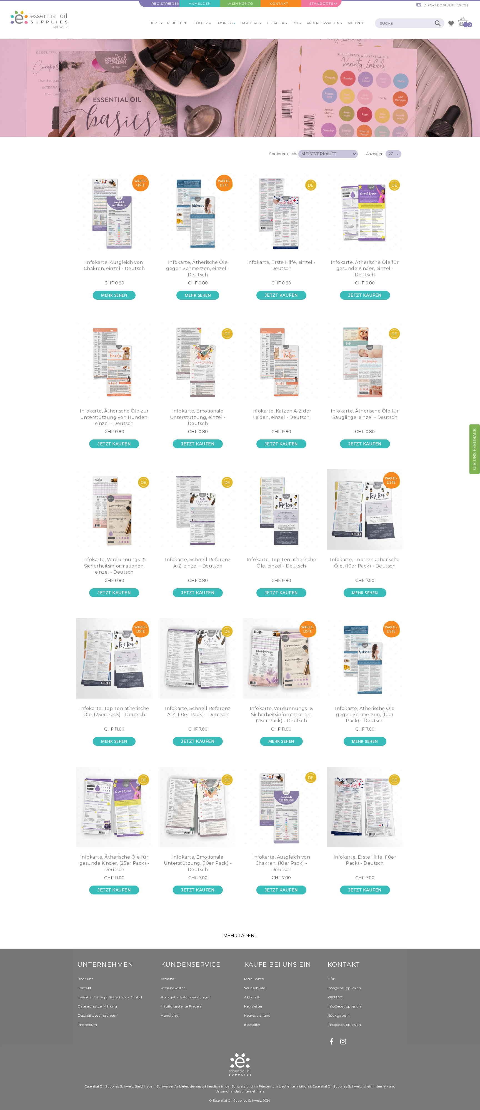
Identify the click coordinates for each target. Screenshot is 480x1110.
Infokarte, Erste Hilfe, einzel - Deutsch (281, 265)
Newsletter (253, 1006)
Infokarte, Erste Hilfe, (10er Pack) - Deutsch (365, 860)
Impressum (87, 1024)
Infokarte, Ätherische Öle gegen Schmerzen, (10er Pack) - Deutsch (365, 715)
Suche (437, 23)
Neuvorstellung (257, 1015)
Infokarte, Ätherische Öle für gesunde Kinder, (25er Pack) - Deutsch (114, 863)
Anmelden (200, 3)
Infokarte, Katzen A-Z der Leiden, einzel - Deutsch (281, 414)
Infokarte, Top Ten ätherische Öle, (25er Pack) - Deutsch (114, 711)
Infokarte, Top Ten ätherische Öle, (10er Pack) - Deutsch (365, 562)
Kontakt (279, 3)
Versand (167, 979)
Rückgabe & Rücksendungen (186, 997)
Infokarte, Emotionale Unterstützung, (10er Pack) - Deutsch (198, 863)
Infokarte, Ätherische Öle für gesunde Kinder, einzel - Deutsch (365, 269)
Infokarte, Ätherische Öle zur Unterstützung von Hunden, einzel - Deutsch (114, 417)
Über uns (85, 979)
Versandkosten (173, 988)
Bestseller (252, 1024)
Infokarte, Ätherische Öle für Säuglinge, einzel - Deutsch (365, 414)
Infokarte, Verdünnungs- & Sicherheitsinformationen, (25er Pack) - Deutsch (281, 715)
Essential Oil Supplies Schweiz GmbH (110, 997)
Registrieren (165, 3)
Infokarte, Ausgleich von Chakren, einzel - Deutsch (114, 265)
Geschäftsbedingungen (98, 1015)
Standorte (321, 3)
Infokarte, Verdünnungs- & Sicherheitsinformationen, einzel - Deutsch (114, 566)
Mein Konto (240, 3)
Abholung (169, 1015)
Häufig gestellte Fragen (181, 1006)
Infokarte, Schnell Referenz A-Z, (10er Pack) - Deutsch (198, 711)
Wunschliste (254, 988)
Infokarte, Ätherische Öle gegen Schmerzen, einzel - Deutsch (197, 269)
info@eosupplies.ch (446, 5)
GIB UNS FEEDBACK (474, 449)
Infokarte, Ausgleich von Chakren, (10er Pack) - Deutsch (281, 863)
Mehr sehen (114, 295)
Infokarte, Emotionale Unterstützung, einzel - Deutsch (198, 417)
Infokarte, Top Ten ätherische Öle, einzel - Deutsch (281, 562)
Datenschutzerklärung (97, 1006)
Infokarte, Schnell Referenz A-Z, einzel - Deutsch (198, 562)
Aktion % (251, 997)
